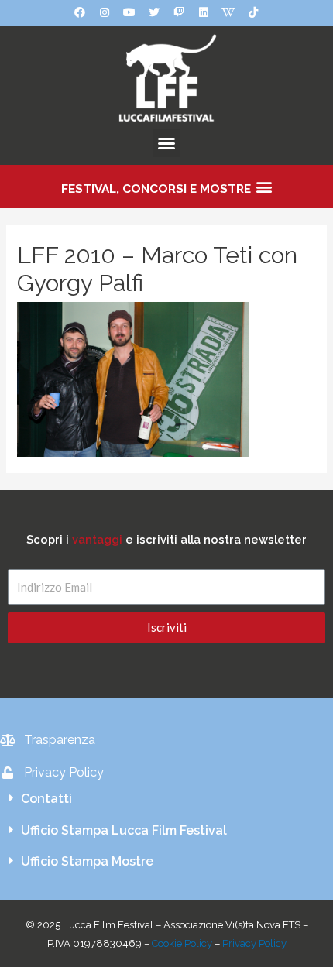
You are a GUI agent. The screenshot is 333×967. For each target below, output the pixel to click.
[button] (166, 143)
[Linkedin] (204, 12)
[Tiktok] (253, 12)
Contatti (46, 798)
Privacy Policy (254, 943)
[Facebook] (80, 12)
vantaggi (97, 539)
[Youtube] (129, 12)
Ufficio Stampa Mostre (87, 861)
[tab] (166, 799)
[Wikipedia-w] (228, 12)
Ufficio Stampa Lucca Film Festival (124, 830)
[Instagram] (104, 12)
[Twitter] (154, 12)
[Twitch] (179, 12)
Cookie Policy (182, 943)
